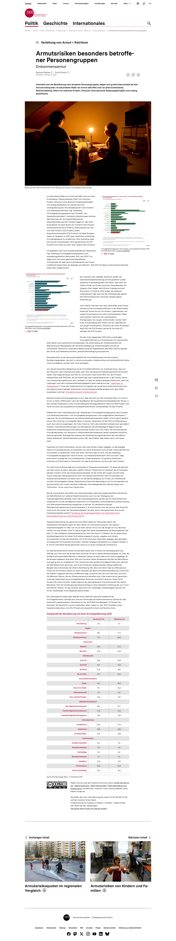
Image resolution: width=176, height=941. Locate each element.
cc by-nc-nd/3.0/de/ (123, 251)
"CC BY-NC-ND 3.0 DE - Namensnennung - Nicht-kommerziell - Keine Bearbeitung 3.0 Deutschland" (100, 786)
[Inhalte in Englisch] (150, 4)
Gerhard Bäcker (44, 72)
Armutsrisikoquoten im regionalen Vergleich (53, 888)
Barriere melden (110, 928)
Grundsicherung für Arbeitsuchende (81, 392)
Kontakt (89, 928)
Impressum (39, 928)
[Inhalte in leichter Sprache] (138, 4)
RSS (81, 928)
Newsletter (73, 928)
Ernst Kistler (62, 72)
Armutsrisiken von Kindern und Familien (119, 888)
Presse (98, 928)
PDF (105, 254)
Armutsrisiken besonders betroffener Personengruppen (127, 31)
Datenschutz (51, 928)
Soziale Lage (61, 31)
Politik (35, 31)
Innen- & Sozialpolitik (47, 31)
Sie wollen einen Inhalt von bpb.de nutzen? (89, 808)
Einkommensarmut (99, 31)
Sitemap (62, 928)
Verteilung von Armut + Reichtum (79, 31)
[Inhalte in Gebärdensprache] (144, 4)
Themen (27, 31)
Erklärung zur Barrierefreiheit (130, 928)
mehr (127, 3)
